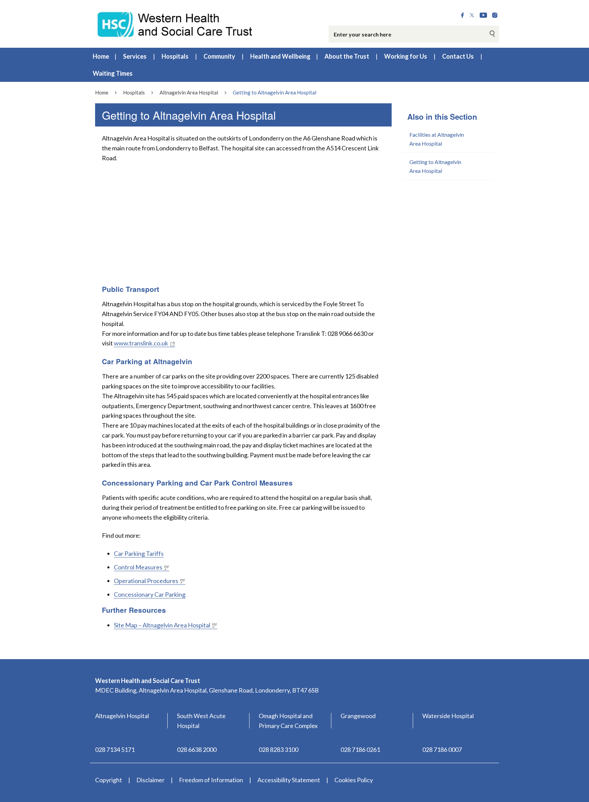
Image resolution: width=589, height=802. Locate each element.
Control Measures (138, 567)
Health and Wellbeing (280, 56)
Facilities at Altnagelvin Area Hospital (436, 139)
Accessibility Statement (288, 780)
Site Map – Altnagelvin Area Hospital (162, 625)
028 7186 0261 (360, 749)
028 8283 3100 (278, 749)
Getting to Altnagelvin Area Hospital (435, 166)
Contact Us (458, 56)
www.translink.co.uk (141, 343)
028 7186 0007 (442, 749)
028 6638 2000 (196, 749)
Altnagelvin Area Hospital (189, 92)
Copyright (108, 780)
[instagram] (494, 15)
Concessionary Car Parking (149, 594)
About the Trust (346, 56)
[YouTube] (483, 15)
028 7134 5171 (115, 749)
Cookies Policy (353, 780)
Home (101, 56)
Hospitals (175, 56)
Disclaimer (150, 780)
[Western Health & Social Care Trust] (175, 23)
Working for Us (405, 56)
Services (135, 56)
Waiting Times (113, 73)
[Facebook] (462, 15)
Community (219, 56)
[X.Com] (472, 15)
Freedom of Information (211, 780)
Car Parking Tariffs (139, 553)
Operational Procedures (146, 580)
